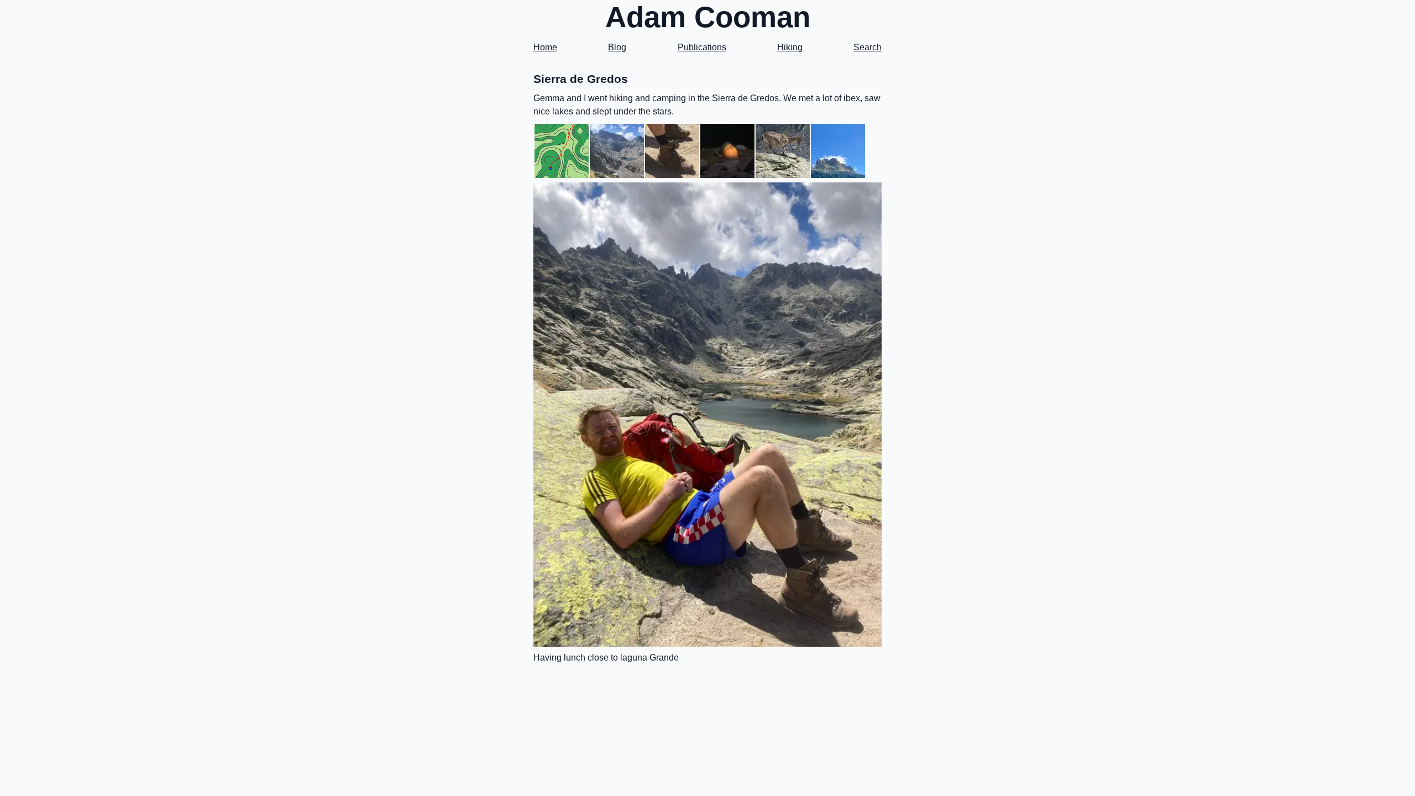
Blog (617, 47)
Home (545, 47)
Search (867, 47)
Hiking (790, 47)
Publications (702, 47)
